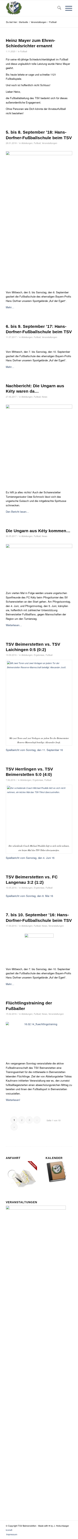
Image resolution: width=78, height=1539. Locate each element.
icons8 (9, 1529)
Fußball (23, 51)
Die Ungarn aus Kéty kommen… (38, 530)
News (44, 396)
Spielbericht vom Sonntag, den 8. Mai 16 (29, 896)
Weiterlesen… (14, 625)
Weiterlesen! (13, 1100)
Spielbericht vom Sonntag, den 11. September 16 (34, 750)
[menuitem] (57, 8)
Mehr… (10, 307)
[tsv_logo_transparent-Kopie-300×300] (32, 8)
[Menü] (66, 8)
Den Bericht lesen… (17, 511)
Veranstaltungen (49, 143)
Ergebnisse (39, 654)
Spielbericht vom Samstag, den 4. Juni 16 (30, 858)
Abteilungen (27, 143)
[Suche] (57, 8)
